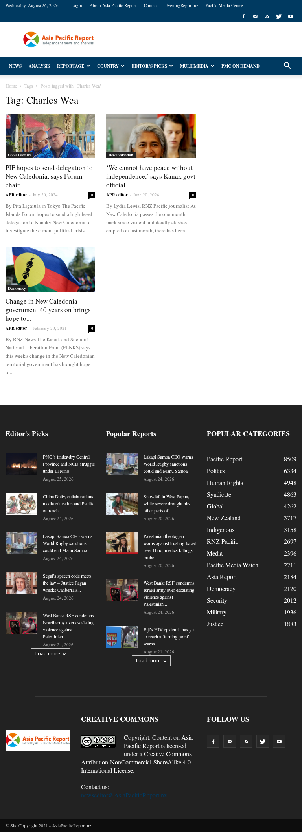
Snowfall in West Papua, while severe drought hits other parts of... (167, 503)
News (15, 66)
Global (215, 506)
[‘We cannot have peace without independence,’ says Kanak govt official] (151, 136)
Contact (151, 5)
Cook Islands (19, 154)
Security (217, 600)
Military (216, 612)
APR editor (16, 195)
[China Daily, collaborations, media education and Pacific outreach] (21, 504)
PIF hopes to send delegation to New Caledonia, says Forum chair (49, 176)
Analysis (39, 66)
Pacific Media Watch (232, 565)
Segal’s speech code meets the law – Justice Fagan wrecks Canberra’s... (67, 582)
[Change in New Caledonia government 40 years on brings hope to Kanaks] (50, 269)
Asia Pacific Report (158, 741)
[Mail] (255, 16)
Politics (216, 470)
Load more (47, 653)
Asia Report (222, 576)
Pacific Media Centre (224, 5)
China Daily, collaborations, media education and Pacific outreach (68, 503)
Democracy (17, 288)
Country (108, 66)
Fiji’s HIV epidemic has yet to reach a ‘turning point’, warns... (169, 636)
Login (76, 5)
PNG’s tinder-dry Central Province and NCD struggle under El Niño (69, 463)
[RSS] (267, 16)
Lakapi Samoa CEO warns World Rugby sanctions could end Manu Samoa (67, 543)
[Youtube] (290, 16)
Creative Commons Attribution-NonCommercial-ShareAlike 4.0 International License (136, 762)
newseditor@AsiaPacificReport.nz (124, 795)
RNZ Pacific (222, 541)
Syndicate (219, 494)
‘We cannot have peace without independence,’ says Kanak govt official (150, 176)
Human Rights (225, 482)
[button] (287, 66)
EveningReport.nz (181, 5)
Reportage (70, 66)
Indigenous (220, 529)
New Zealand (224, 518)
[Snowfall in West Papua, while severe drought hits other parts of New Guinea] (122, 504)
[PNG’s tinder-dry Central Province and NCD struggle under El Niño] (21, 464)
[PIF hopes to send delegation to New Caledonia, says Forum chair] (50, 136)
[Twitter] (279, 16)
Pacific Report (224, 459)
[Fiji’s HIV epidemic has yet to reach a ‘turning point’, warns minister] (122, 637)
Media (215, 553)
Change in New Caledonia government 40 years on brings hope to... (48, 309)
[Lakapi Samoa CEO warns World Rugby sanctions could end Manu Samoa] (21, 543)
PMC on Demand (240, 66)
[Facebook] (243, 16)
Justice (215, 624)
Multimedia (194, 66)
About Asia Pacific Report (113, 5)
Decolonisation (121, 154)
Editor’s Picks (149, 66)
